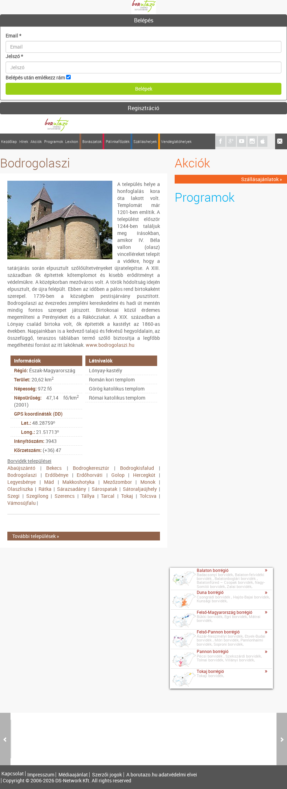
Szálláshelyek (145, 141)
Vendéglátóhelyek (176, 141)
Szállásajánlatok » (261, 179)
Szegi (13, 496)
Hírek (23, 141)
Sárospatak (104, 489)
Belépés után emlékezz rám (35, 77)
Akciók (36, 141)
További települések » (35, 536)
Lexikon (71, 141)
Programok (53, 141)
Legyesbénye (21, 482)
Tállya (87, 496)
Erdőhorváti (90, 475)
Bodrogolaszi (22, 475)
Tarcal (107, 496)
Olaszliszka (20, 489)
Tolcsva (148, 496)
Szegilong (37, 496)
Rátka (44, 489)
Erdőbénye (56, 475)
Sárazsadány (71, 489)
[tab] (143, 21)
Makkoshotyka (78, 482)
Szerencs (65, 496)
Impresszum (40, 774)
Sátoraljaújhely (140, 489)
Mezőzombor (117, 482)
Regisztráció (143, 108)
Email (13, 35)
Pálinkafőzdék (118, 141)
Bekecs (54, 468)
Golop (118, 475)
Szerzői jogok (107, 774)
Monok (147, 482)
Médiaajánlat (73, 774)
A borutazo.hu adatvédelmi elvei (161, 774)
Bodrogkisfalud (137, 468)
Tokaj (127, 496)
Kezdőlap (9, 141)
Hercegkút (144, 475)
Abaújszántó (21, 468)
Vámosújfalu (21, 503)
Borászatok (92, 141)
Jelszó (14, 56)
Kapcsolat (12, 773)
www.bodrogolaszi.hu (110, 345)
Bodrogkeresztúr (91, 468)
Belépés (143, 20)
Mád (49, 482)
